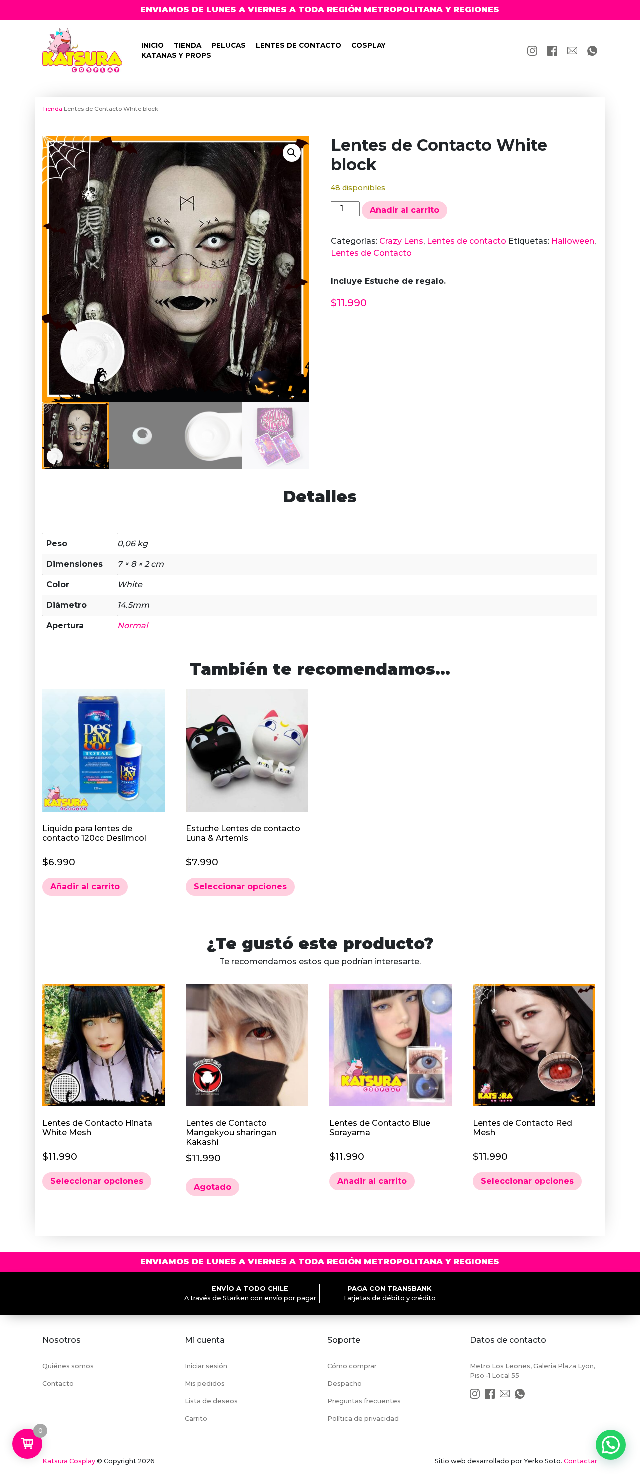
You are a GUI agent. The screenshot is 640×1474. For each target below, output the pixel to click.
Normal (133, 625)
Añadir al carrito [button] (85, 887)
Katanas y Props (177, 56)
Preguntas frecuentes (364, 1401)
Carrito (196, 1418)
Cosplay (369, 46)
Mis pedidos (205, 1384)
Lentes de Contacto (371, 253)
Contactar (581, 1461)
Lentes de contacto (299, 46)
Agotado (213, 1187)
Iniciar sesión (206, 1366)
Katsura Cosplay (69, 1461)
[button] (292, 153)
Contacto (58, 1384)
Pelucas (229, 46)
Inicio (153, 46)
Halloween (573, 241)
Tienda (188, 46)
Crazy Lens (402, 241)
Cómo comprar (352, 1366)
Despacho (345, 1384)
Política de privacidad (363, 1418)
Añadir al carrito (405, 210)
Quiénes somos (68, 1366)
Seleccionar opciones (240, 887)
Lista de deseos (211, 1401)
